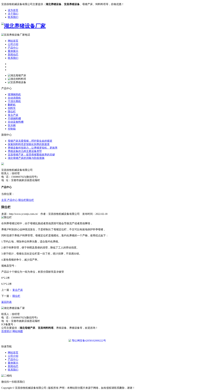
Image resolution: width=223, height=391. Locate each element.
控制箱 (12, 128)
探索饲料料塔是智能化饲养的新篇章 (29, 144)
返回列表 (6, 302)
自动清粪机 (14, 97)
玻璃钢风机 (14, 94)
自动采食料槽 (16, 121)
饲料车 (12, 108)
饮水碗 (12, 125)
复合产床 (13, 115)
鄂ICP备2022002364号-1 (29, 324)
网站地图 (17, 331)
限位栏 (12, 111)
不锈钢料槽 (14, 118)
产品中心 (13, 47)
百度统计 (6, 331)
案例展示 (13, 51)
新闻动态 (13, 54)
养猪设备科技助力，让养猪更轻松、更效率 (32, 147)
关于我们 (13, 13)
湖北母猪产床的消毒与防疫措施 (26, 158)
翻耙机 (12, 104)
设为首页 (13, 10)
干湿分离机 (14, 101)
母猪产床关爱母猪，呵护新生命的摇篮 (30, 140)
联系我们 (13, 17)
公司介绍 (13, 44)
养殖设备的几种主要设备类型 (25, 151)
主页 (4, 200)
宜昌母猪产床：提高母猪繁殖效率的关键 (31, 154)
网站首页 (13, 40)
